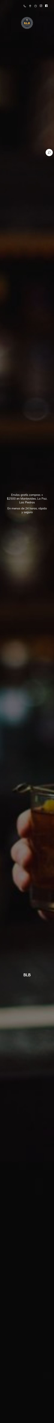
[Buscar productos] (49, 152)
